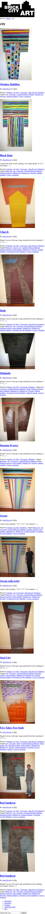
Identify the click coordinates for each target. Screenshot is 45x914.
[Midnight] (17, 368)
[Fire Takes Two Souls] (17, 723)
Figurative (7, 901)
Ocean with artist (9, 581)
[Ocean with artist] (17, 576)
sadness (9, 749)
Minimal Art (17, 173)
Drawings (7, 903)
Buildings (3, 461)
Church (4, 231)
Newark (3, 96)
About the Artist (9, 907)
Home (8, 18)
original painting (12, 96)
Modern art (39, 94)
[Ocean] (17, 511)
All (14, 92)
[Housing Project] (17, 441)
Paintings (41, 92)
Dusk (3, 310)
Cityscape (12, 94)
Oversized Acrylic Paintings (16, 252)
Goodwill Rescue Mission (25, 94)
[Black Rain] (16, 151)
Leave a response (25, 96)
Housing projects (6, 173)
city (7, 94)
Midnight (5, 373)
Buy (17, 92)
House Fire (4, 745)
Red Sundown (7, 802)
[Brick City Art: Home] (17, 16)
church (15, 248)
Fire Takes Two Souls (12, 727)
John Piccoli (7, 89)
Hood (28, 389)
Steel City (5, 657)
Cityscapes (23, 92)
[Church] (17, 227)
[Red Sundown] (17, 798)
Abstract (9, 92)
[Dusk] (17, 306)
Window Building (10, 84)
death (18, 743)
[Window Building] (16, 80)
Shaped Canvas (32, 393)
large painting (17, 250)
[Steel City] (17, 653)
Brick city (9, 171)
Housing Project (9, 445)
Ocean (3, 515)
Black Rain (6, 155)
